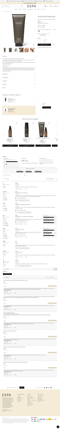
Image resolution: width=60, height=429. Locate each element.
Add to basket (10, 145)
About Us (28, 395)
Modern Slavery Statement (41, 400)
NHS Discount (29, 405)
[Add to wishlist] (53, 44)
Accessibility (39, 401)
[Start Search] (21, 6)
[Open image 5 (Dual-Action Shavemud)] (27, 50)
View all (54, 29)
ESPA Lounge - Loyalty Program (31, 400)
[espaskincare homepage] (32, 6)
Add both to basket (47, 107)
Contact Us (18, 395)
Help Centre (19, 400)
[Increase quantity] (45, 40)
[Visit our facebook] (45, 388)
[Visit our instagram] (47, 388)
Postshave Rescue (10, 138)
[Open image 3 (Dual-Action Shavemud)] (16, 50)
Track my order (19, 401)
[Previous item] (3, 134)
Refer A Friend (29, 403)
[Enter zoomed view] (34, 45)
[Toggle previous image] (3, 30)
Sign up (22, 387)
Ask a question (45, 23)
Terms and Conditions (40, 395)
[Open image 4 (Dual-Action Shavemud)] (21, 50)
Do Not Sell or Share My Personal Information (7, 411)
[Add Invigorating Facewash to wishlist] (33, 123)
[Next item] (57, 134)
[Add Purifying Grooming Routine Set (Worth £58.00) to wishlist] (49, 123)
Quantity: (39, 38)
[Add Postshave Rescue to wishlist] (16, 123)
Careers (28, 401)
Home (3, 11)
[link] (51, 6)
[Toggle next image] (35, 30)
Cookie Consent (4, 409)
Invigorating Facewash (27, 138)
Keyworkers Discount (30, 404)
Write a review (40, 23)
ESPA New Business (30, 402)
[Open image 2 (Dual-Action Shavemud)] (10, 50)
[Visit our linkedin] (51, 388)
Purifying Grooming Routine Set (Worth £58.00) (43, 139)
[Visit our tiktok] (49, 388)
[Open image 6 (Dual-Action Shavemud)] (32, 50)
